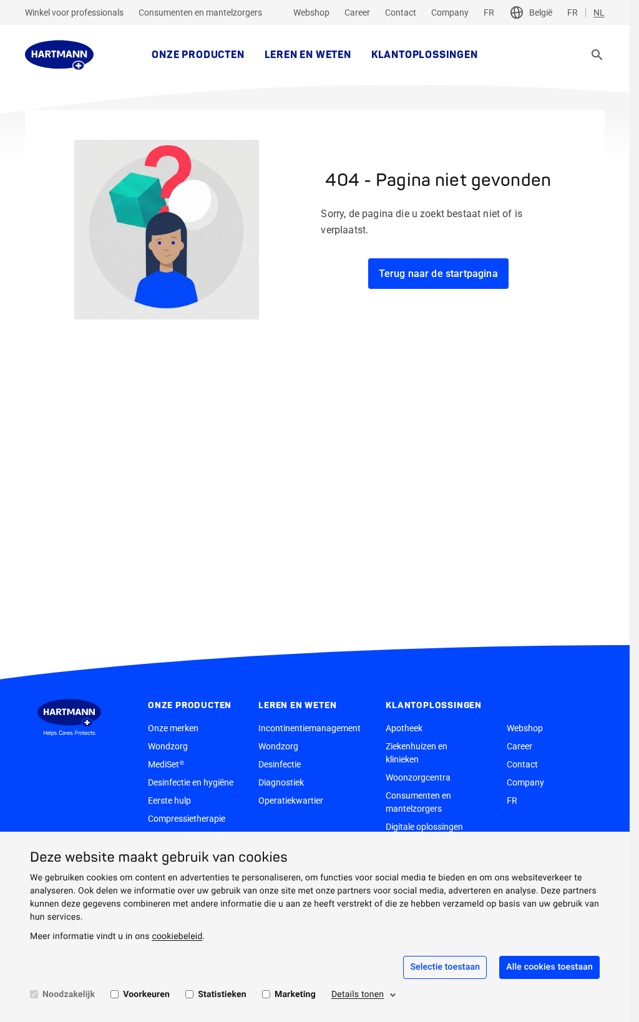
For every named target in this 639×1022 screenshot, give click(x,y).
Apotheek (404, 728)
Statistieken (222, 995)
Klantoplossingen (424, 55)
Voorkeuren (146, 995)
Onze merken (173, 728)
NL (599, 12)
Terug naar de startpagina (438, 274)
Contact (400, 12)
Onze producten (198, 55)
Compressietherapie (186, 819)
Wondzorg (168, 746)
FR (489, 12)
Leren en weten (308, 55)
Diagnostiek (281, 782)
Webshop (311, 12)
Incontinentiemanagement (309, 728)
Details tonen (357, 995)
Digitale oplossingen (424, 827)
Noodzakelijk (68, 995)
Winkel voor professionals (74, 12)
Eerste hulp (169, 800)
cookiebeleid (177, 937)
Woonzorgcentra (418, 777)
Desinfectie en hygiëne (190, 782)
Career (357, 12)
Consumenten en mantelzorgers (200, 12)
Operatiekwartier (290, 800)
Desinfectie (279, 764)
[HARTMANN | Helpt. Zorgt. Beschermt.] (59, 54)
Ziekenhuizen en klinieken (416, 752)
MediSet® (166, 764)
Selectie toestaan (445, 967)
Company (450, 12)
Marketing (295, 995)
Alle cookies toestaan (549, 967)
